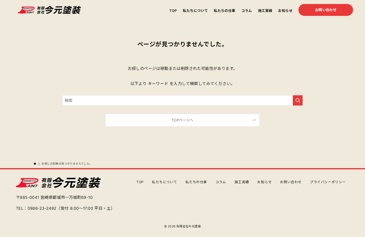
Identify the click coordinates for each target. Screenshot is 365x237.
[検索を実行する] (298, 100)
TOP (140, 182)
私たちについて (164, 182)
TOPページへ (182, 120)
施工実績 (242, 182)
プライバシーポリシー (328, 182)
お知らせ (264, 182)
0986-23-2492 (42, 208)
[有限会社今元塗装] (49, 10)
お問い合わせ (290, 182)
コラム (221, 182)
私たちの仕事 (196, 182)
